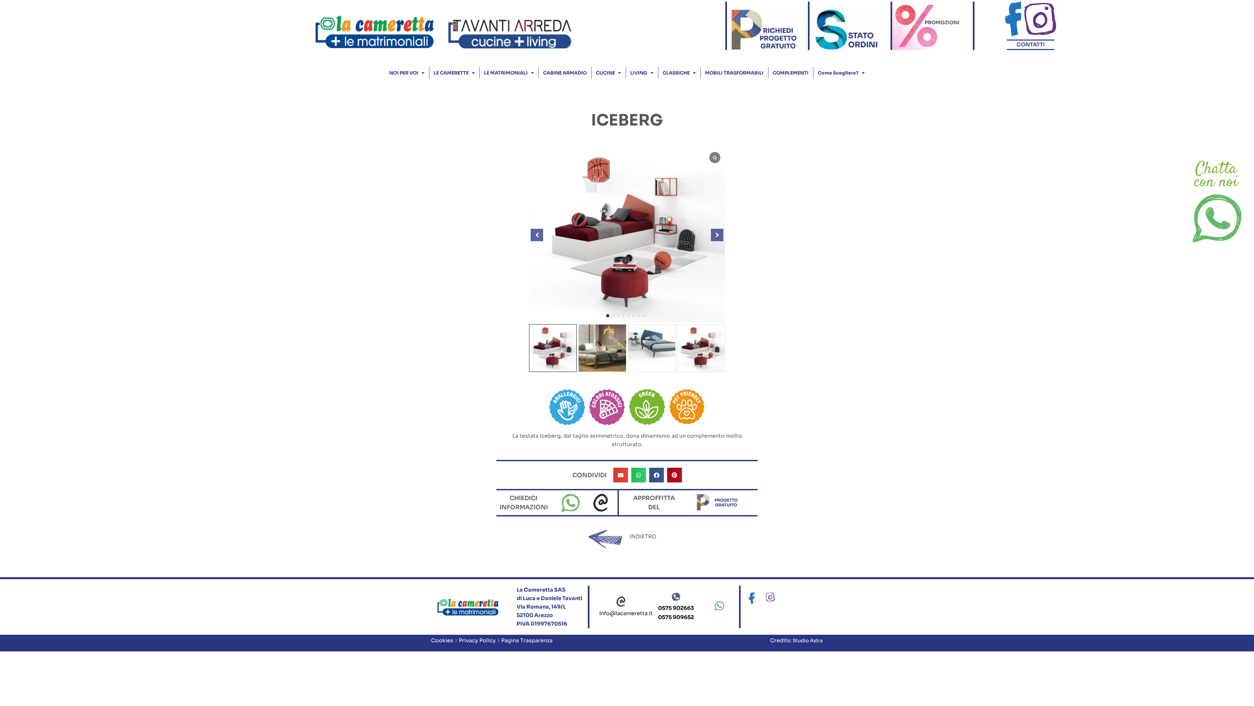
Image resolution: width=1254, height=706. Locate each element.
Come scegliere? (838, 73)
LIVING (638, 73)
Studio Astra (807, 640)
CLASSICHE (676, 73)
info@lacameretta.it (626, 613)
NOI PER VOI (403, 73)
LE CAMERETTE (451, 73)
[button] (607, 315)
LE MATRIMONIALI (506, 73)
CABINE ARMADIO (565, 73)
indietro (643, 536)
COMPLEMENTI (791, 73)
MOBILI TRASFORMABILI (734, 73)
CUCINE (605, 73)
